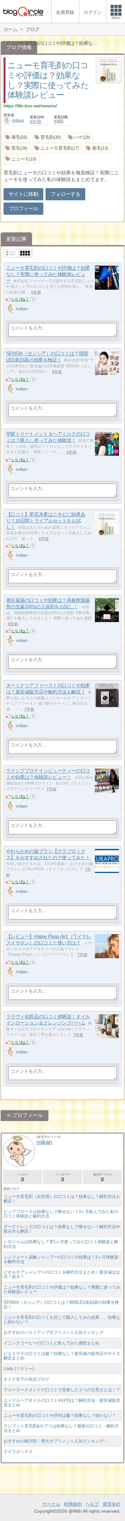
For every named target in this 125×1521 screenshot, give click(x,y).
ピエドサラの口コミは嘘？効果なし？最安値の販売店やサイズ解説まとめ (62, 1355)
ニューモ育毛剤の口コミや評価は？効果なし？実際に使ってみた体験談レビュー (48, 274)
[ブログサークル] (23, 11)
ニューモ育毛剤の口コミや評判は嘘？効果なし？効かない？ (60, 1415)
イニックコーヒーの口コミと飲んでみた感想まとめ (51, 1343)
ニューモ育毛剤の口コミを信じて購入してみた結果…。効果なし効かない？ (62, 1319)
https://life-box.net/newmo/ (30, 105)
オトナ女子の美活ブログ (26, 1379)
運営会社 (112, 1504)
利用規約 (73, 1504)
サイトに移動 (23, 194)
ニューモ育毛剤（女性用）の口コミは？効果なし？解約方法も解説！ (62, 1198)
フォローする (65, 194)
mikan (18, 120)
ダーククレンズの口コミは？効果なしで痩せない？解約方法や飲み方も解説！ (62, 1229)
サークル (51, 1504)
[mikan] (11, 308)
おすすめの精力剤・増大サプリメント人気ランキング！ (56, 1441)
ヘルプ (92, 1504)
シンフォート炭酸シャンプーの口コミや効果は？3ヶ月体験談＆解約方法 (61, 1259)
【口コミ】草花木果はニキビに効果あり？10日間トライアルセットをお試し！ (45, 521)
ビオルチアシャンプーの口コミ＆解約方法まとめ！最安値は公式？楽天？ (62, 1274)
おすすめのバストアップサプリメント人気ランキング (54, 1332)
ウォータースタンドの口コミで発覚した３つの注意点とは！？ (62, 1389)
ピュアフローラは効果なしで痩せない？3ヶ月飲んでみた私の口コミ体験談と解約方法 (61, 1213)
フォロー (22, 1177)
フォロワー (62, 1177)
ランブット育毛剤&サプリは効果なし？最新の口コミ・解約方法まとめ (61, 1428)
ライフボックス (18, 1451)
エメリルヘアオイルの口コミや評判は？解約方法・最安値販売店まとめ (62, 1402)
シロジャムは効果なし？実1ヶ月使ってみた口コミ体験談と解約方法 (61, 1244)
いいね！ (20, 299)
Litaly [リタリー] (19, 1368)
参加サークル (102, 1177)
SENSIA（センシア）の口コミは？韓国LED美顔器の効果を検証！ (61, 1304)
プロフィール (23, 208)
